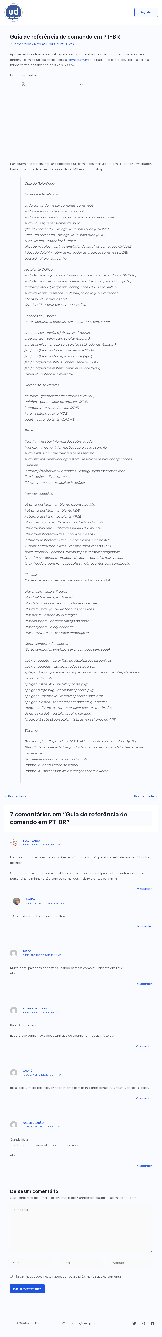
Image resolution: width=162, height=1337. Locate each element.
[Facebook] (152, 1323)
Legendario (31, 840)
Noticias (39, 44)
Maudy (30, 899)
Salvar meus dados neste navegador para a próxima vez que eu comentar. (68, 1276)
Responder (144, 889)
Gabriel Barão (33, 1123)
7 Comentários (20, 44)
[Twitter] (134, 1323)
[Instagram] (143, 1323)
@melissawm (78, 60)
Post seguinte (146, 796)
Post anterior (15, 796)
